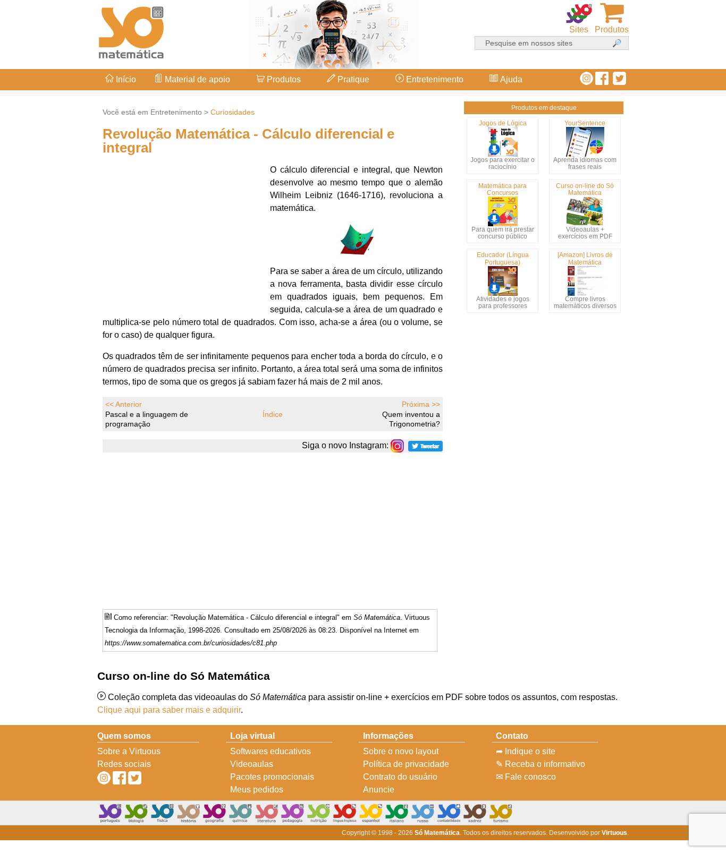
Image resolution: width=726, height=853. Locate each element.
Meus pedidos (256, 789)
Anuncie (378, 789)
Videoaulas (251, 764)
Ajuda (510, 79)
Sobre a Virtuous (129, 751)
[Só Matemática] (131, 30)
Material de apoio (196, 79)
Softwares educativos (270, 751)
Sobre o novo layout (400, 751)
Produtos (283, 79)
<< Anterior (123, 404)
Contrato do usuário (400, 776)
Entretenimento (433, 79)
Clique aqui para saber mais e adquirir (169, 709)
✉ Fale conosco (526, 776)
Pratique (352, 79)
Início (125, 79)
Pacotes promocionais (272, 776)
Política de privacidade (406, 764)
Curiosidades (232, 112)
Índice (273, 414)
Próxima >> (421, 404)
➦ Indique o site (525, 751)
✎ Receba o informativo (540, 764)
